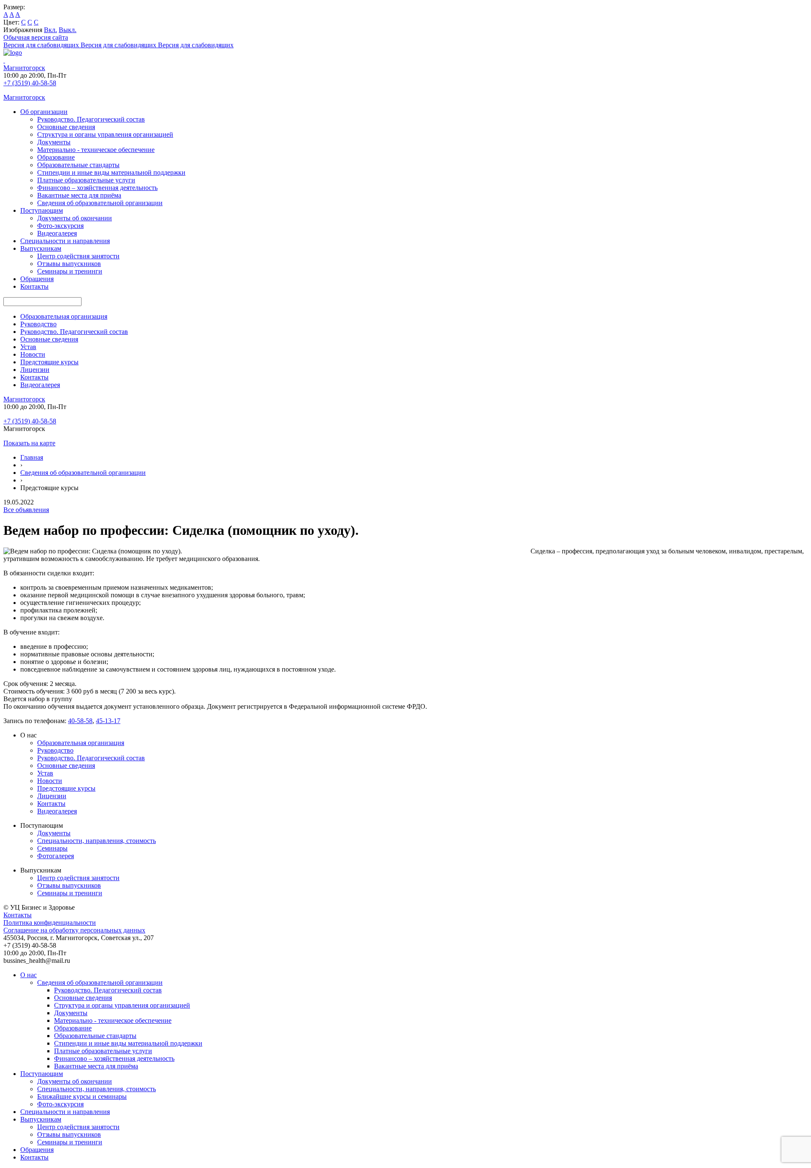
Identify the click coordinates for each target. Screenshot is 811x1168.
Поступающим (41, 210)
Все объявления (26, 509)
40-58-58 (80, 720)
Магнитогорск (24, 67)
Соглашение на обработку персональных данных (74, 930)
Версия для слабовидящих (79, 45)
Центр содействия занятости (78, 256)
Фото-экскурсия (60, 225)
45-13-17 (108, 720)
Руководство (38, 324)
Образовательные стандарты (78, 164)
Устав (28, 346)
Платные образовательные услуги (86, 180)
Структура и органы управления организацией (105, 134)
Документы (54, 142)
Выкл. (67, 29)
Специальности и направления (65, 240)
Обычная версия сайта (35, 37)
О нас (28, 974)
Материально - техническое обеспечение (96, 149)
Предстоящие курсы (49, 362)
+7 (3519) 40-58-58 (29, 83)
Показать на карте (29, 443)
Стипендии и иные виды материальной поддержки (111, 172)
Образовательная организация (63, 316)
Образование (56, 157)
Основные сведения (66, 126)
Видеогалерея (57, 233)
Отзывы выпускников (69, 263)
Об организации (44, 111)
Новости (32, 354)
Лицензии (34, 369)
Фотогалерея (55, 855)
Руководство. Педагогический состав (91, 119)
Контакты (34, 286)
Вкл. (50, 29)
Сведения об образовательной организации (100, 202)
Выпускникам (40, 248)
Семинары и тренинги (69, 271)
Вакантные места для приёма (79, 195)
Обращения (37, 278)
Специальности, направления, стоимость (96, 840)
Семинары (52, 848)
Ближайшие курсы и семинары (82, 1096)
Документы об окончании (74, 218)
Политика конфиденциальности (49, 922)
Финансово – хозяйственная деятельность (97, 187)
